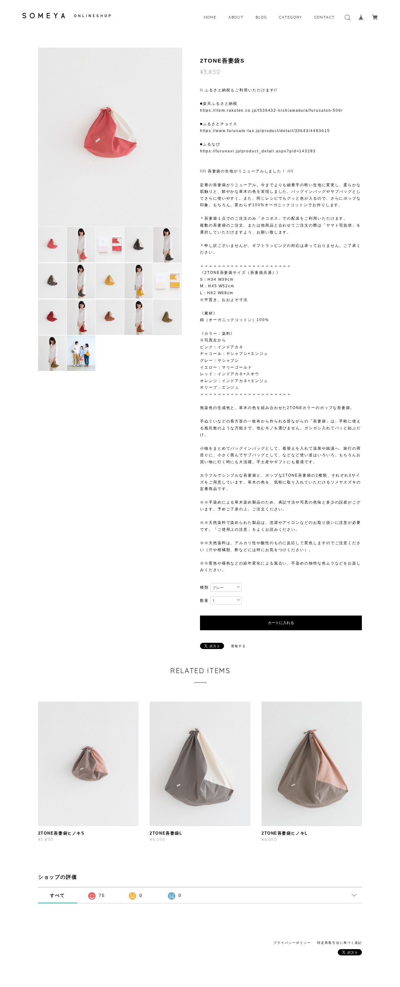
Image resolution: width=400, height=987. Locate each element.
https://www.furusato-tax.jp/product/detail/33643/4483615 (265, 131)
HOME (210, 17)
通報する (238, 646)
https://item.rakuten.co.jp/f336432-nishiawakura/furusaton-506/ (271, 110)
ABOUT (236, 17)
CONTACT (324, 17)
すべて (57, 895)
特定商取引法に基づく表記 (339, 942)
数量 (204, 600)
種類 (204, 587)
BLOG (261, 17)
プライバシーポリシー (292, 942)
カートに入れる (281, 623)
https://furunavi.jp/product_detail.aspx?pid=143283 (258, 151)
